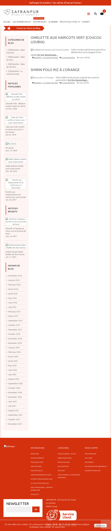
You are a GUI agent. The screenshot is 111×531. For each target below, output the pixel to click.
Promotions (35, 454)
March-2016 (13, 289)
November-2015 (15, 276)
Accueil (7, 22)
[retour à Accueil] (9, 28)
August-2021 (13, 410)
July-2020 (12, 374)
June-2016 (12, 303)
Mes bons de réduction (92, 470)
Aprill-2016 (12, 294)
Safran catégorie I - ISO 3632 (67, 454)
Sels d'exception (63, 466)
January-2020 (14, 348)
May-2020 (12, 365)
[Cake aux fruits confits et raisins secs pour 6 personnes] (16, 120)
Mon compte (91, 448)
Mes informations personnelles (96, 466)
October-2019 (14, 334)
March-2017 (13, 316)
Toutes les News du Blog (28, 28)
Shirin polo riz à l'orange (55, 70)
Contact (86, 22)
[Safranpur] (21, 13)
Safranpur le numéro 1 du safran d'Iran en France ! (55, 2)
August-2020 (13, 379)
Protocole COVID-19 (69, 22)
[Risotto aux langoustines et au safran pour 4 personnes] (16, 183)
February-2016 (14, 285)
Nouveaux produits (37, 458)
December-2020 (15, 397)
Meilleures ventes (37, 462)
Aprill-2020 (12, 361)
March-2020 (13, 356)
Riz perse (9, 148)
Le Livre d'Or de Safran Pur (40, 483)
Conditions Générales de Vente (41, 475)
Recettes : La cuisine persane (46, 58)
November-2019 (15, 339)
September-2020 (15, 383)
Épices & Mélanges (64, 462)
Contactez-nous (36, 466)
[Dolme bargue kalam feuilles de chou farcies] (16, 246)
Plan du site (35, 494)
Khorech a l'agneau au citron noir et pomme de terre (16, 231)
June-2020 (12, 370)
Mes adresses (89, 462)
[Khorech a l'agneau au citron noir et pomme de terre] (16, 222)
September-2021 (15, 415)
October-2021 (14, 419)
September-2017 (15, 321)
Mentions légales (37, 470)
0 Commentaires (68, 58)
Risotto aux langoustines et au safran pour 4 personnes (16, 194)
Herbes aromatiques (65, 458)
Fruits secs (61, 470)
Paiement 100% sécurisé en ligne (41, 479)
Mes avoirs (88, 458)
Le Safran (53, 22)
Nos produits (39, 22)
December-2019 (15, 343)
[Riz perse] (11, 143)
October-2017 (14, 325)
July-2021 (12, 406)
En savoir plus (58, 527)
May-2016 (12, 298)
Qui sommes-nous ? (22, 22)
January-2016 (14, 280)
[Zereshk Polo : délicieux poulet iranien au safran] (16, 97)
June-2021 (12, 401)
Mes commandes (90, 454)
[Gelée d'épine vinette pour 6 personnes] (16, 160)
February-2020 (14, 352)
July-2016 (12, 307)
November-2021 (15, 424)
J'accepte (100, 525)
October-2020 (14, 388)
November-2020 (15, 392)
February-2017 (14, 312)
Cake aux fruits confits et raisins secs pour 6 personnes (15, 129)
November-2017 (15, 330)
